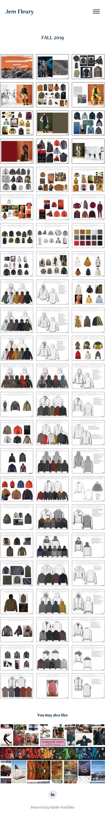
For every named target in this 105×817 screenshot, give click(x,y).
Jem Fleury (19, 11)
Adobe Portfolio (62, 807)
